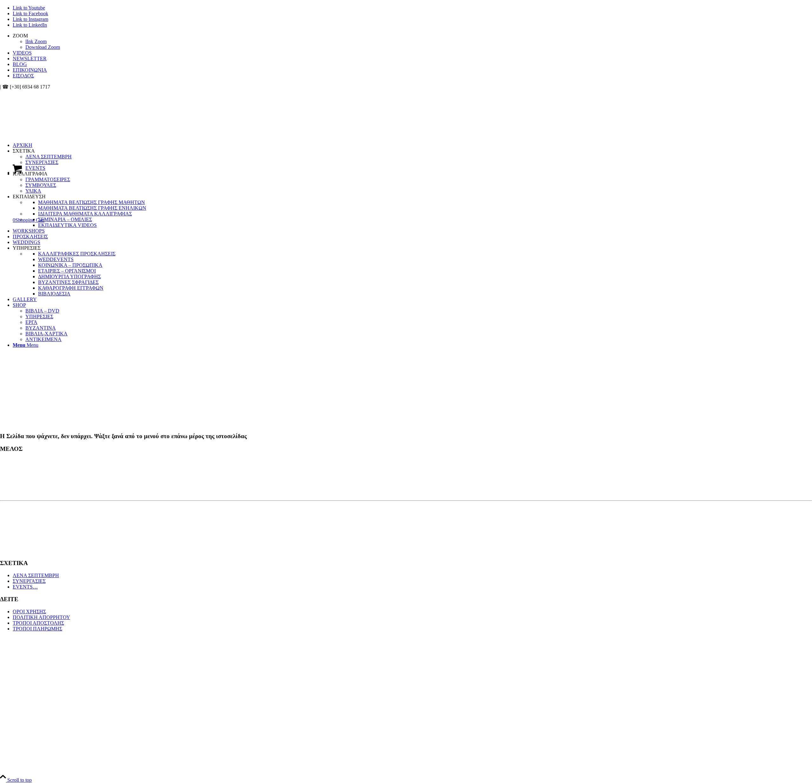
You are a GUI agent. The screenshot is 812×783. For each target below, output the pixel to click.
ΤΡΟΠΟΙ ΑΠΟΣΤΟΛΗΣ (38, 623)
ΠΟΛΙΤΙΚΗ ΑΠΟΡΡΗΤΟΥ (41, 617)
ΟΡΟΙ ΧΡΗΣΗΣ (29, 611)
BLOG (20, 64)
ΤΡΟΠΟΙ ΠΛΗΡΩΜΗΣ (37, 628)
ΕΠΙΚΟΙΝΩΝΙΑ (30, 70)
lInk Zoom (36, 41)
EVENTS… (25, 586)
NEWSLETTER (30, 58)
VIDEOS (22, 53)
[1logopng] (47, 119)
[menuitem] (412, 41)
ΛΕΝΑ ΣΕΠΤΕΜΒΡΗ (36, 575)
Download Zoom (42, 47)
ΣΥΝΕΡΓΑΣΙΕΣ (29, 581)
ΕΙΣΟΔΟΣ (23, 75)
